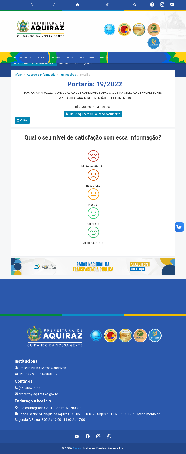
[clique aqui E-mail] (77, 436)
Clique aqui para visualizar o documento (94, 114)
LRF (81, 57)
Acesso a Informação (41, 74)
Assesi (77, 448)
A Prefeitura (25, 57)
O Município (40, 57)
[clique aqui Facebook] (88, 436)
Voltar (23, 120)
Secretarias (55, 57)
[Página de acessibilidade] (107, 5)
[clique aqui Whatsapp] (109, 436)
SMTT (91, 57)
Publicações (103, 57)
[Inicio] (14, 57)
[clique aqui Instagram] (99, 436)
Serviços (69, 57)
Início (18, 74)
